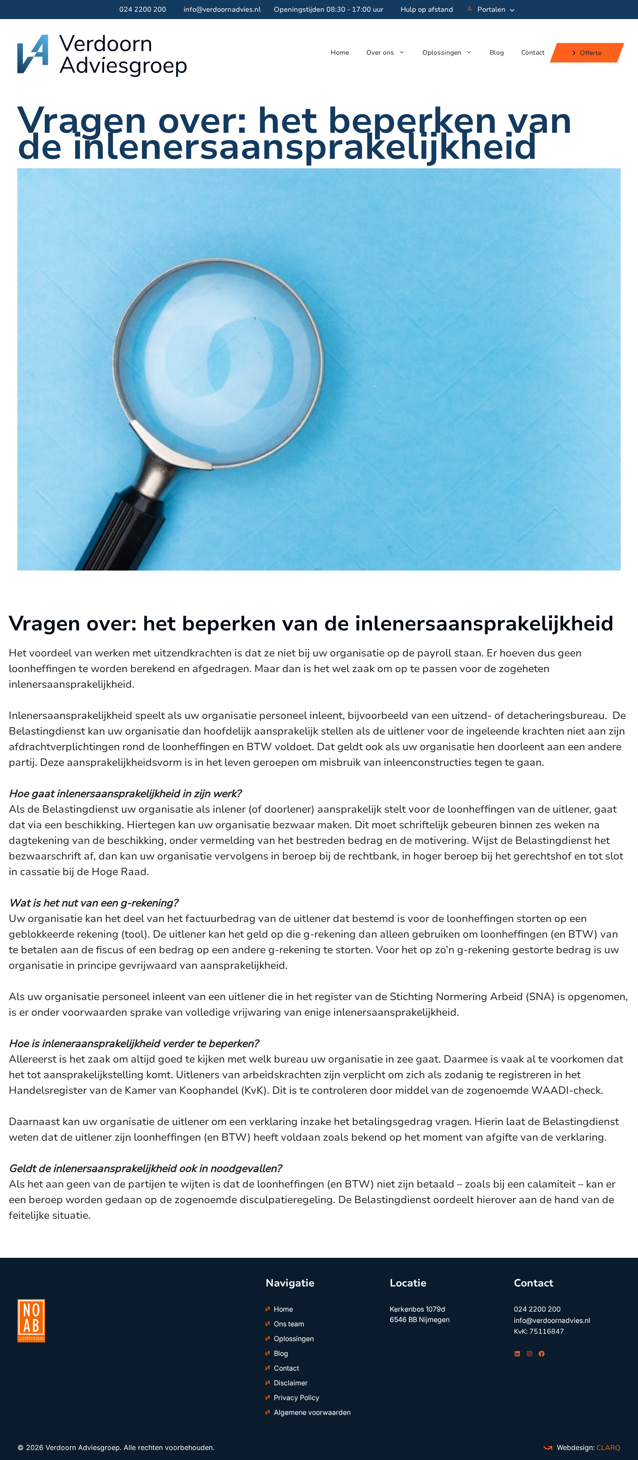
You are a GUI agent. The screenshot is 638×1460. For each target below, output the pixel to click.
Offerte (591, 52)
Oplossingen (441, 52)
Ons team (289, 1323)
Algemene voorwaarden (312, 1412)
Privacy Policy (296, 1397)
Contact (533, 52)
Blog (497, 52)
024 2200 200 (142, 9)
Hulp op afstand (427, 9)
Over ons (380, 52)
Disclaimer (291, 1382)
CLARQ (608, 1448)
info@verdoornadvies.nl (222, 9)
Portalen (491, 9)
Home (340, 52)
